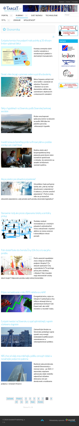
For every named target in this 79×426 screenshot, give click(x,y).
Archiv (68, 2)
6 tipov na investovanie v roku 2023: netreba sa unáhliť (23, 292)
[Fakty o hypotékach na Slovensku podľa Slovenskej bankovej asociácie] (17, 123)
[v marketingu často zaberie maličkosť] (68, 85)
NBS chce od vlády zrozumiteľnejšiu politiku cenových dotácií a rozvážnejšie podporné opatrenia (26, 357)
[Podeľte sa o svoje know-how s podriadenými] (68, 28)
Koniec (40, 402)
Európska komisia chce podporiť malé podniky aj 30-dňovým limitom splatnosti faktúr (26, 42)
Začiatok (10, 399)
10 (16, 402)
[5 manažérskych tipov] (68, 33)
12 (27, 402)
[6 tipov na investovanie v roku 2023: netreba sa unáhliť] (17, 303)
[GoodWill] (12, 8)
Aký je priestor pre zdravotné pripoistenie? (18, 179)
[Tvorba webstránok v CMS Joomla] (70, 420)
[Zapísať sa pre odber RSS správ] (53, 37)
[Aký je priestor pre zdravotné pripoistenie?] (17, 188)
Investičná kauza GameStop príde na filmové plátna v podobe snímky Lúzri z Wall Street (26, 143)
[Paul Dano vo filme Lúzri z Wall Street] (17, 158)
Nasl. (33, 402)
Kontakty (75, 2)
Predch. (19, 399)
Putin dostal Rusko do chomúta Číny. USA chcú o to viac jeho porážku (25, 251)
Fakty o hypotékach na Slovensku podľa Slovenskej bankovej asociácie (26, 110)
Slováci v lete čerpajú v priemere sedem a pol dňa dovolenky (26, 74)
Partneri (61, 2)
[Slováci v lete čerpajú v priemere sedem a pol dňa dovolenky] (17, 88)
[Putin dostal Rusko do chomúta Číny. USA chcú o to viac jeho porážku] (17, 265)
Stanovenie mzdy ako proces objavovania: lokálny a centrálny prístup (26, 214)
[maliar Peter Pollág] (50, 8)
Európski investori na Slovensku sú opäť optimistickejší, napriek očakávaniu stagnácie (27, 323)
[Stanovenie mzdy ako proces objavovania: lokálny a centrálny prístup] (17, 229)
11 (21, 402)
